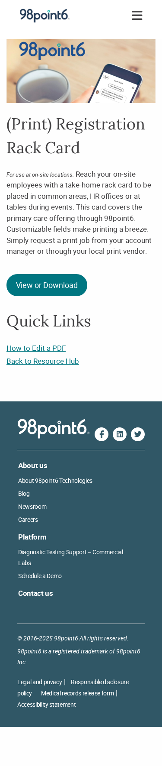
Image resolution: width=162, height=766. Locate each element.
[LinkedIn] (120, 434)
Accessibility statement (46, 704)
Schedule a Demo (40, 576)
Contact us (35, 593)
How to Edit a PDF (36, 348)
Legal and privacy (39, 682)
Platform (32, 537)
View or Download (47, 285)
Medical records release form (77, 693)
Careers (28, 519)
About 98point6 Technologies (55, 480)
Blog (24, 493)
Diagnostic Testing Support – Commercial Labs (70, 557)
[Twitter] (138, 434)
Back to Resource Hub (42, 361)
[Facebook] (101, 434)
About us (32, 465)
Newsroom (32, 506)
